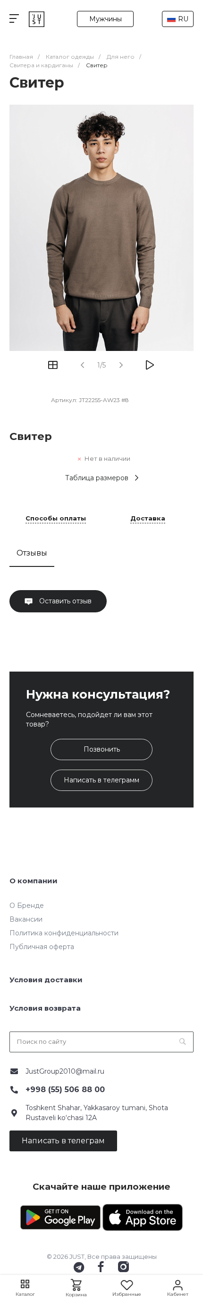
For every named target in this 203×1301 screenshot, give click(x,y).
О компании (33, 880)
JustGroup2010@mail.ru (64, 1071)
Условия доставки (46, 979)
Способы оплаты (55, 518)
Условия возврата (45, 1008)
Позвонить (102, 749)
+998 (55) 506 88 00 (65, 1089)
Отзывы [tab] (32, 552)
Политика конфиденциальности (63, 933)
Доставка (147, 518)
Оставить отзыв (64, 601)
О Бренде (26, 905)
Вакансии (25, 919)
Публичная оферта (41, 946)
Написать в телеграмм (101, 780)
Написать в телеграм (63, 1140)
